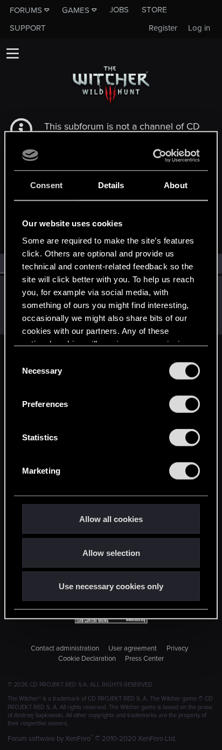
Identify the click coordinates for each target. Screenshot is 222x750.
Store (154, 10)
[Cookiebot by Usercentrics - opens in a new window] (154, 155)
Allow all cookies (111, 519)
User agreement (132, 648)
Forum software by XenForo (92, 738)
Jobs (119, 10)
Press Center (144, 658)
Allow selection (111, 552)
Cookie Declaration (87, 658)
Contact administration (65, 648)
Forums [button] (26, 10)
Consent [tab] (46, 185)
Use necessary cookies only (111, 586)
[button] (12, 53)
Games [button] (75, 10)
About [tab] (176, 185)
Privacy (177, 648)
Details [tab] (111, 185)
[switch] (184, 404)
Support (28, 28)
